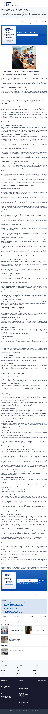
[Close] (36, 352)
